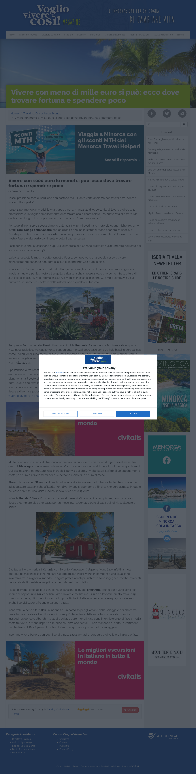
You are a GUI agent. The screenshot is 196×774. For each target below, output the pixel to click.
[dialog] (98, 387)
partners (60, 372)
